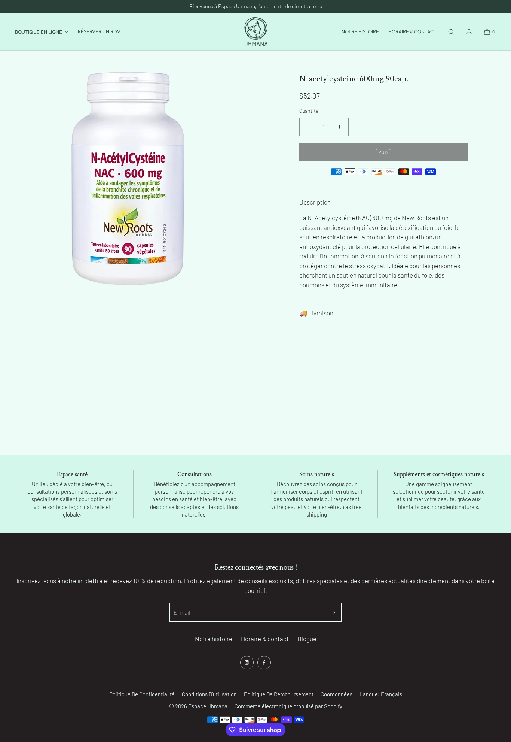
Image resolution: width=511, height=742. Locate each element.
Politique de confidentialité (142, 694)
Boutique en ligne (38, 32)
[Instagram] (247, 662)
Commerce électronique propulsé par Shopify (288, 706)
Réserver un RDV (99, 31)
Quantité (308, 111)
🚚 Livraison (316, 313)
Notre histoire (360, 31)
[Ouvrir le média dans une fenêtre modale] (128, 178)
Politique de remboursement (278, 694)
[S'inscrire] (332, 612)
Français (391, 694)
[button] (451, 31)
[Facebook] (264, 662)
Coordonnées (336, 694)
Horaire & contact (412, 31)
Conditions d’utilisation (209, 694)
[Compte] (469, 31)
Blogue (306, 638)
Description (315, 202)
